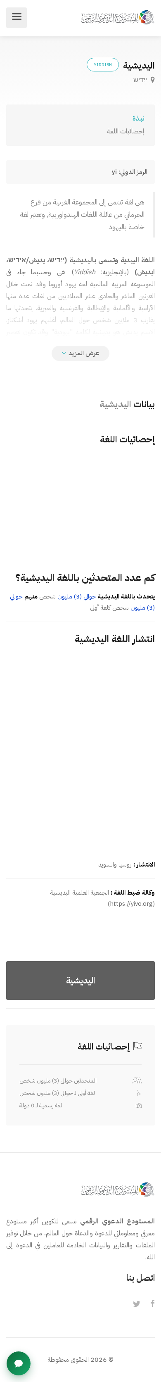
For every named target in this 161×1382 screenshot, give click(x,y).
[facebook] (152, 1304)
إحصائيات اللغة (125, 131)
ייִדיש (141, 80)
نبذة (138, 118)
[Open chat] (19, 1363)
